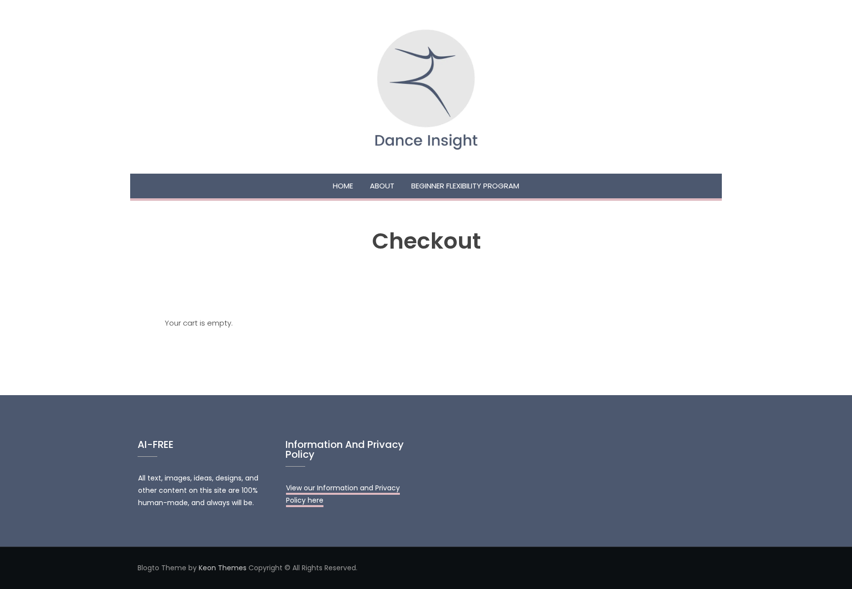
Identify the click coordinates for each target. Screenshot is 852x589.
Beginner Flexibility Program (465, 186)
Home (343, 186)
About (382, 186)
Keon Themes (223, 568)
